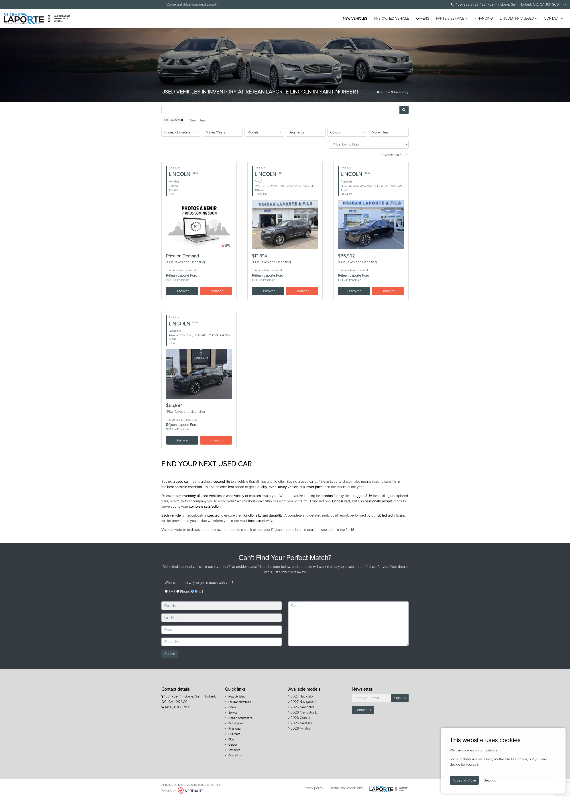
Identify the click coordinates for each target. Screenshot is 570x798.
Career (232, 744)
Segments (296, 132)
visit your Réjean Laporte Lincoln (281, 529)
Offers (422, 18)
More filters (380, 132)
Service (232, 712)
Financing (483, 18)
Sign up (400, 698)
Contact (552, 18)
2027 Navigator (302, 696)
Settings (490, 780)
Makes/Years (215, 132)
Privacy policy (312, 788)
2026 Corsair (300, 718)
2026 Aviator (300, 728)
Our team (234, 734)
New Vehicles (355, 18)
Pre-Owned (172, 120)
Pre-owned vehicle (391, 18)
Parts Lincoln (236, 723)
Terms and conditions (346, 788)
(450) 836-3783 (466, 4)
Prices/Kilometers (177, 132)
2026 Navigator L (303, 712)
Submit (169, 654)
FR (564, 4)
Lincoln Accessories (240, 718)
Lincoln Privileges (517, 18)
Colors (335, 132)
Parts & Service (450, 18)
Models (253, 132)
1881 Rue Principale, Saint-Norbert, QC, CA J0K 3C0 (519, 4)
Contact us (235, 755)
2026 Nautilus (301, 723)
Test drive (234, 750)
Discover (182, 291)
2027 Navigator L (303, 702)
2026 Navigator (302, 707)
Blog (231, 739)
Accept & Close (464, 780)
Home (385, 92)
